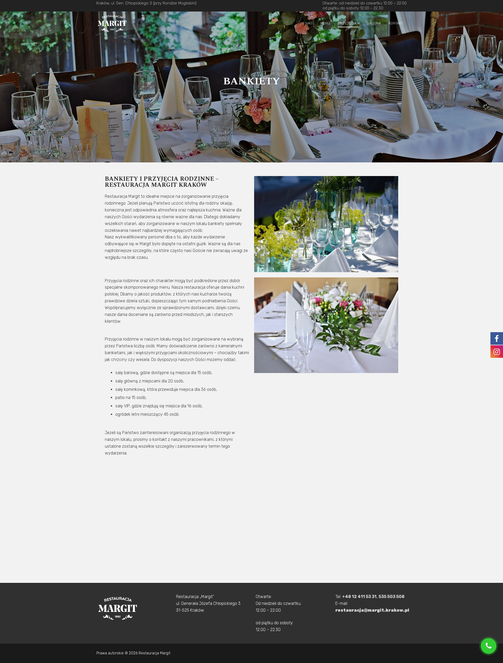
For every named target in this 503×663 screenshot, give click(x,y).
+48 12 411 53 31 (359, 596)
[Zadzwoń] (490, 646)
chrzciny (119, 359)
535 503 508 (391, 596)
